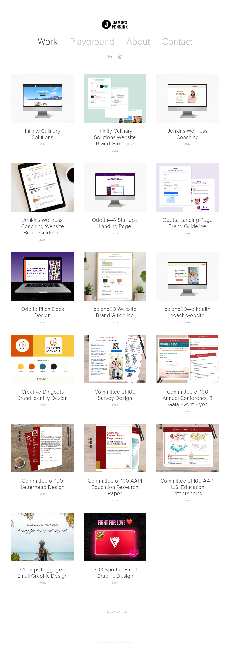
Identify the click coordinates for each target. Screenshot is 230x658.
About (138, 41)
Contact (177, 41)
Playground (92, 41)
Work (48, 41)
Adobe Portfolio (122, 642)
